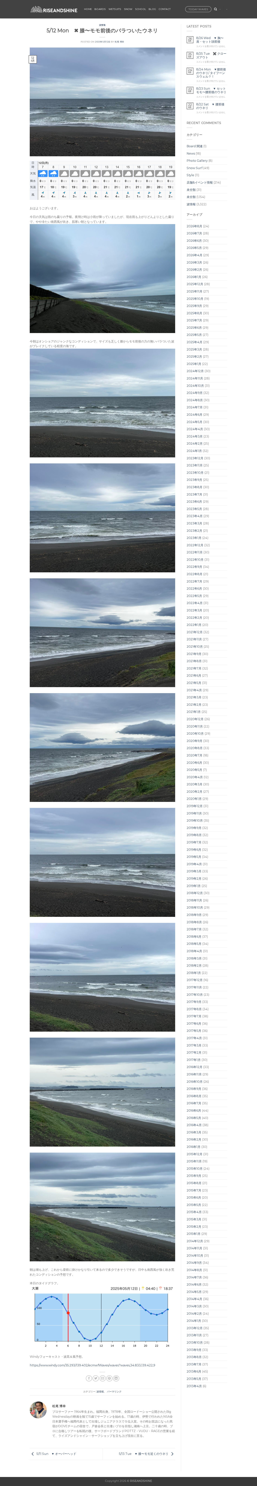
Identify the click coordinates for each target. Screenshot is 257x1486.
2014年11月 (194, 1248)
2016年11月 (194, 1074)
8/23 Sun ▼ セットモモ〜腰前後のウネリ (211, 90)
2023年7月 (194, 494)
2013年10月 (195, 1342)
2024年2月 (195, 443)
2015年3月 (194, 1219)
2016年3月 (194, 1132)
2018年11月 (194, 900)
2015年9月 (194, 1176)
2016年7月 (194, 1103)
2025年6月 (194, 327)
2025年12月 (195, 284)
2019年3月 (194, 871)
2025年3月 (194, 349)
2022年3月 (194, 610)
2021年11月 (194, 639)
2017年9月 (194, 1002)
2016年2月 (194, 1139)
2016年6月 (194, 1110)
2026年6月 (194, 241)
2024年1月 (194, 451)
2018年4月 (194, 951)
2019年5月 (194, 857)
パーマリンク (114, 1391)
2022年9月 (194, 567)
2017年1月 (194, 1060)
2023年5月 (194, 509)
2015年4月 (194, 1212)
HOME (88, 9)
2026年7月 (194, 233)
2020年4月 (195, 777)
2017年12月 (195, 980)
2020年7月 (194, 755)
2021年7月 (194, 668)
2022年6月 (194, 588)
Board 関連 (195, 146)
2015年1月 (194, 1234)
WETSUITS (115, 9)
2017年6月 (194, 1023)
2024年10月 (195, 386)
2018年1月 (194, 973)
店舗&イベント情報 (200, 182)
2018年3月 (194, 958)
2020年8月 (195, 748)
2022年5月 (194, 596)
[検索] (215, 9)
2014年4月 (194, 1299)
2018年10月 (195, 907)
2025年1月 (194, 364)
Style (190, 175)
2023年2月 (194, 531)
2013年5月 (194, 1379)
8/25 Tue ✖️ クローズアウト (211, 55)
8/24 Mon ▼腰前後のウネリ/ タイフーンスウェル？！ (211, 73)
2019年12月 (195, 806)
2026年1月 (194, 277)
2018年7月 (194, 929)
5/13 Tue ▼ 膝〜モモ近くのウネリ (144, 1454)
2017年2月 (194, 1052)
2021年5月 (194, 683)
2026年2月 (194, 269)
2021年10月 (195, 646)
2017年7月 (194, 1016)
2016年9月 (194, 1089)
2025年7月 (194, 320)
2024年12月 (195, 371)
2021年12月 (195, 632)
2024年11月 (195, 378)
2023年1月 (194, 538)
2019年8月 (194, 835)
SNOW (128, 9)
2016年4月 (194, 1125)
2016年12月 (194, 1067)
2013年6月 (194, 1371)
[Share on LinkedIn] (116, 1378)
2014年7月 (194, 1277)
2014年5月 (194, 1292)
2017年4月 (194, 1038)
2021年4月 (194, 690)
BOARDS (100, 9)
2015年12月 (194, 1154)
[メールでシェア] (103, 1378)
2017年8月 (194, 1009)
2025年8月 (194, 313)
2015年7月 (194, 1190)
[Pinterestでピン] (109, 1378)
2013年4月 (194, 1386)
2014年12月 (195, 1241)
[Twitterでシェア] (96, 1378)
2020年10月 (195, 733)
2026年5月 (194, 248)
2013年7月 (194, 1364)
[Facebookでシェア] (89, 1378)
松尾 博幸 (119, 41)
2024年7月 (195, 407)
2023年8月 (194, 487)
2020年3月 (194, 784)
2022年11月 (195, 552)
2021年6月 (194, 675)
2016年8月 (194, 1096)
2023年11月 (195, 465)
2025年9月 (194, 306)
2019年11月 (194, 813)
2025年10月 (195, 299)
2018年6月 (194, 936)
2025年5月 (194, 335)
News (191, 153)
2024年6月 (194, 414)
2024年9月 (195, 393)
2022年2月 (194, 617)
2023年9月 (194, 480)
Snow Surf (194, 168)
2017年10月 (195, 994)
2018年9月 (194, 915)
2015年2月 (194, 1226)
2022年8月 (194, 574)
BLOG (152, 9)
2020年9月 (194, 741)
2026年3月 (194, 262)
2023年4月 (195, 516)
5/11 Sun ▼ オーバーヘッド (56, 1454)
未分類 (191, 190)
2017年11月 (194, 987)
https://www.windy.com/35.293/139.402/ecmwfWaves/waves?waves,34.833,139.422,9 (92, 1365)
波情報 (102, 25)
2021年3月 (194, 697)
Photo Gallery (197, 160)
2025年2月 (194, 356)
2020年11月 (195, 726)
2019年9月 (194, 828)
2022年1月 (194, 625)
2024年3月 (195, 436)
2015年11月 (194, 1161)
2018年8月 (194, 922)
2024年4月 (195, 429)
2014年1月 (194, 1321)
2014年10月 (195, 1255)
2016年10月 (195, 1081)
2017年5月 (194, 1031)
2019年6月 (194, 849)
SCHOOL (140, 9)
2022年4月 (195, 603)
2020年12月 (195, 719)
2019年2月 (194, 878)
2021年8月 (194, 661)
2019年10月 (195, 820)
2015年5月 (194, 1205)
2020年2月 (194, 791)
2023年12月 (195, 458)
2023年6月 (194, 501)
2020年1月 (194, 799)
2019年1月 (194, 886)
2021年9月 (194, 654)
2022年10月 (195, 559)
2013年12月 (195, 1328)
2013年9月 (194, 1350)
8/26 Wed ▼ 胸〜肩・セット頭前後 (210, 39)
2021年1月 (194, 712)
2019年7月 (194, 842)
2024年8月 (195, 400)
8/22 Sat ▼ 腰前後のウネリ (210, 106)
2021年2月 (194, 704)
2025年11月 (194, 291)
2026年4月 (194, 255)
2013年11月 (194, 1335)
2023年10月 (195, 472)
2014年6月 (194, 1284)
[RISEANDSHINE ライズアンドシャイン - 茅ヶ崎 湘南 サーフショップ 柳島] (54, 9)
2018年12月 (195, 893)
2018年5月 (194, 944)
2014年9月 (194, 1263)
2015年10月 (195, 1168)
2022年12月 (195, 545)
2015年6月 (194, 1197)
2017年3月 (194, 1045)
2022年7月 (194, 581)
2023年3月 (194, 523)
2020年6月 (194, 763)
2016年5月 (194, 1118)
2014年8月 (194, 1270)
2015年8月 (194, 1183)
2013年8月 (194, 1357)
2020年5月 (194, 770)
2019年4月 (194, 864)
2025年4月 (194, 342)
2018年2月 (194, 965)
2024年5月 (194, 422)
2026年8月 (194, 226)
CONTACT (165, 9)
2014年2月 (194, 1313)
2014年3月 (194, 1306)
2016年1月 (194, 1147)
